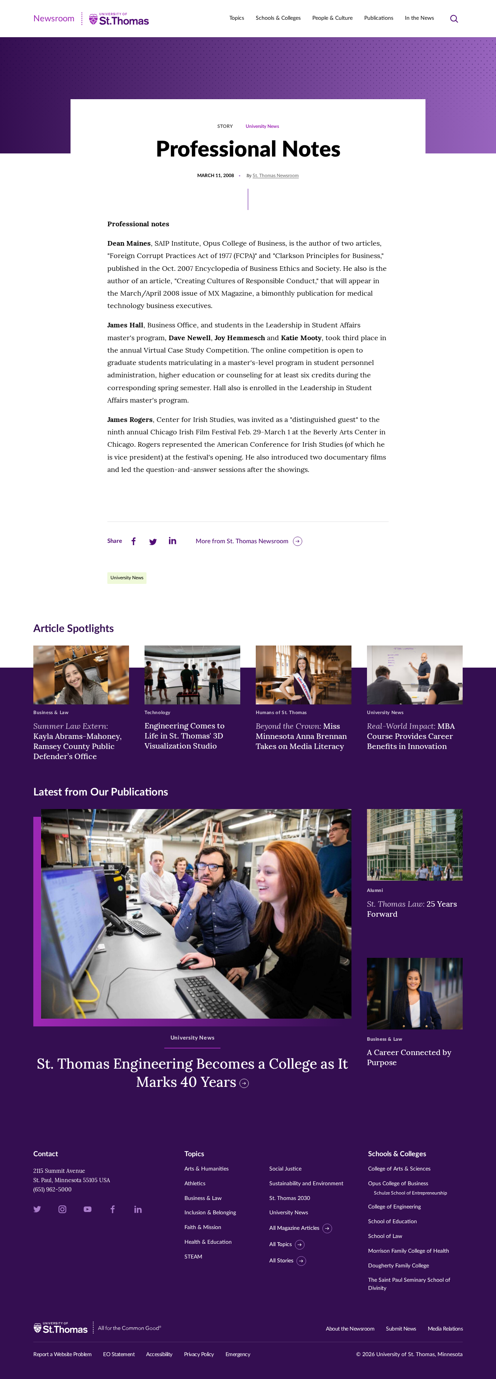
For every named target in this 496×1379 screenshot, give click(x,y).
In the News (419, 18)
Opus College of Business (407, 1188)
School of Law (385, 1236)
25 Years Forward (412, 909)
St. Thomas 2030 (289, 1198)
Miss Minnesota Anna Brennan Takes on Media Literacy (301, 736)
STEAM (193, 1257)
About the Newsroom (350, 1329)
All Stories (281, 1261)
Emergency (238, 1354)
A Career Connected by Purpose (409, 1057)
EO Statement (118, 1354)
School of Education (392, 1221)
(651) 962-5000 (52, 1189)
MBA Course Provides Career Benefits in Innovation (411, 736)
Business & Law (203, 1198)
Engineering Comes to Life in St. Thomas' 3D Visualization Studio (185, 736)
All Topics (280, 1244)
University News (262, 126)
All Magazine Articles (294, 1228)
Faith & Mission (202, 1227)
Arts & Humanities (206, 1169)
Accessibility (159, 1354)
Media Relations (445, 1329)
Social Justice (285, 1169)
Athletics (194, 1183)
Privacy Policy (199, 1354)
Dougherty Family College (398, 1266)
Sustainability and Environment (306, 1183)
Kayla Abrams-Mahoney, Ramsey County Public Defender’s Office (77, 741)
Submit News (401, 1329)
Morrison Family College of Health (408, 1251)
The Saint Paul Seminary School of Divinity (409, 1284)
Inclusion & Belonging (210, 1212)
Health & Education (208, 1242)
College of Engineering (394, 1207)
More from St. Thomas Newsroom (242, 541)
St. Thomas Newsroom (276, 175)
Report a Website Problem (62, 1354)
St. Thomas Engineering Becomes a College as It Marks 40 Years (192, 1073)
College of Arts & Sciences (399, 1169)
